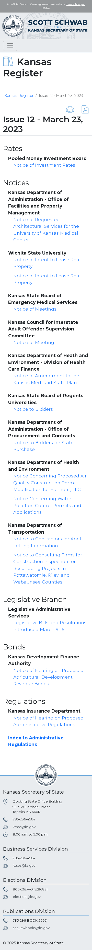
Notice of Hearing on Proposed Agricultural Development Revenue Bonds (48, 677)
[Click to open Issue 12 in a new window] (82, 109)
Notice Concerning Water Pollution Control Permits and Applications (47, 505)
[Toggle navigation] (10, 46)
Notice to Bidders (33, 409)
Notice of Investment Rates (44, 165)
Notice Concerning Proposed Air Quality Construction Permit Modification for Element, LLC (50, 482)
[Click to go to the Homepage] (46, 25)
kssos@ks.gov (24, 827)
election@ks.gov (27, 897)
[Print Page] (70, 109)
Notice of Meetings (34, 309)
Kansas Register (18, 95)
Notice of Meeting (33, 342)
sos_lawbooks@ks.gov (31, 928)
